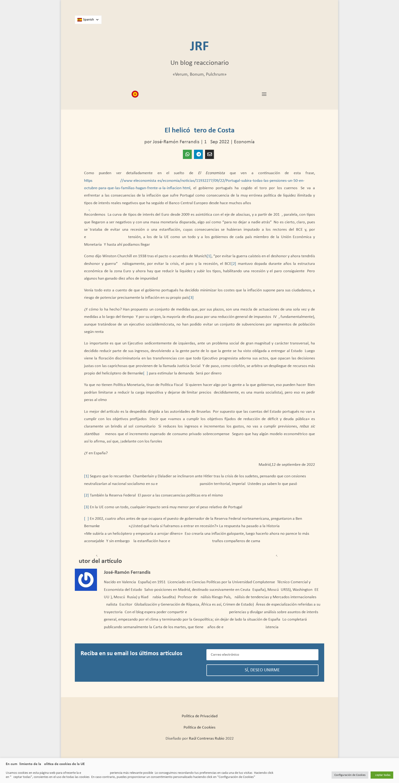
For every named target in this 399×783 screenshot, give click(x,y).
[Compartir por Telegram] (198, 154)
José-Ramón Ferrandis (176, 142)
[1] (209, 256)
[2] (233, 264)
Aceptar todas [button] (381, 775)
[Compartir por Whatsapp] (187, 154)
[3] (191, 298)
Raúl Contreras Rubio (206, 738)
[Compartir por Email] (209, 154)
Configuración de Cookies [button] (350, 775)
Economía (244, 142)
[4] (145, 373)
